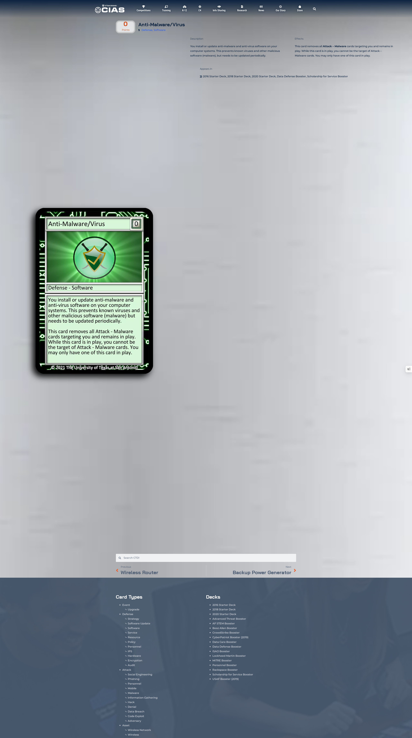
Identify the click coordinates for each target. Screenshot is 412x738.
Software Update (139, 623)
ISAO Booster (221, 651)
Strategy (133, 618)
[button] (314, 8)
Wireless (133, 734)
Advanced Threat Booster (229, 618)
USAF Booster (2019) (225, 679)
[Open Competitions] (143, 13)
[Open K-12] (184, 13)
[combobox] (208, 558)
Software (160, 30)
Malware (133, 693)
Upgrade (133, 609)
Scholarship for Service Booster (327, 76)
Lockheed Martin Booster (229, 655)
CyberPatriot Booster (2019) (230, 637)
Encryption (135, 660)
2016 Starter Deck (214, 76)
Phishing (133, 679)
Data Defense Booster (291, 76)
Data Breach (136, 711)
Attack (126, 669)
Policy (132, 642)
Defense (146, 30)
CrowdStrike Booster (226, 632)
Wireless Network (139, 730)
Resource (134, 637)
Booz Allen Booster (224, 628)
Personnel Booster (224, 665)
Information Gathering (143, 697)
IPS (130, 651)
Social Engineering (140, 674)
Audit (131, 665)
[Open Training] (166, 13)
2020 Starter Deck (264, 76)
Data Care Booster (224, 642)
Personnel (134, 646)
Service (132, 632)
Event (126, 604)
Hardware (134, 655)
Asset (126, 725)
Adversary (134, 720)
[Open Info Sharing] (219, 13)
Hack (131, 702)
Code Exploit (136, 716)
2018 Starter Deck (239, 76)
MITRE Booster (222, 660)
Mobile (132, 688)
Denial (132, 706)
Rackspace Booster (225, 669)
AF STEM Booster (223, 623)
